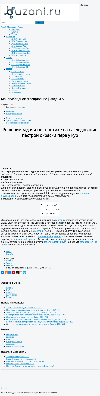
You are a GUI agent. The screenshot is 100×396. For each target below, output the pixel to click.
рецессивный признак (25, 239)
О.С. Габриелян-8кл (20, 60)
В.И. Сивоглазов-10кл (21, 53)
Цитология (16, 93)
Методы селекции (14, 118)
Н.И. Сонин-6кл (18, 39)
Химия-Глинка (18, 86)
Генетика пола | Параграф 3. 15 (20, 364)
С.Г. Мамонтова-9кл (20, 48)
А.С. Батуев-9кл (18, 46)
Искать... (84, 5)
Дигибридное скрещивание (18, 120)
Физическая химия (19, 81)
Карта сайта (11, 295)
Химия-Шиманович (20, 88)
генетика (10, 111)
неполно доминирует (54, 242)
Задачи (9, 69)
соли (8, 339)
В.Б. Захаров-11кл (19, 55)
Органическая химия (20, 74)
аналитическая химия (15, 346)
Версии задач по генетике (17, 123)
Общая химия (17, 72)
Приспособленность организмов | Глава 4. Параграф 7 (30, 366)
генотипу (60, 220)
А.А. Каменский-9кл (20, 50)
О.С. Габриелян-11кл (20, 67)
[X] (17, 272)
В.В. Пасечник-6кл (19, 41)
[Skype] (24, 272)
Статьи (14, 32)
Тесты (14, 34)
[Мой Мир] (9, 272)
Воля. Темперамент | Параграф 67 (21, 359)
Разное (21, 27)
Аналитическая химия (21, 83)
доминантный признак (49, 236)
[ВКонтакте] (2, 272)
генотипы (39, 231)
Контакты (10, 292)
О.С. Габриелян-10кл (20, 65)
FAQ (8, 290)
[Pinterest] (13, 272)
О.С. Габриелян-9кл (20, 62)
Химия (9, 57)
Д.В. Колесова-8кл (19, 43)
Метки (9, 297)
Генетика (15, 90)
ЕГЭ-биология (17, 79)
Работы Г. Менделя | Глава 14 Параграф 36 (25, 361)
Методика (15, 29)
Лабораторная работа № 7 (17, 357)
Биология (10, 36)
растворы (10, 344)
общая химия (12, 334)
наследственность (14, 114)
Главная (9, 288)
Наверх (4, 388)
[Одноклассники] (6, 272)
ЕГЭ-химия (16, 76)
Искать (40, 23)
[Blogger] (20, 272)
